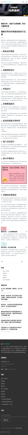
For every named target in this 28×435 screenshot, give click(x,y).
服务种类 (5, 277)
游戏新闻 (5, 275)
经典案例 (16, 10)
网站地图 (3, 391)
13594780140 (4, 366)
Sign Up (5, 420)
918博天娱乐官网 (18, 428)
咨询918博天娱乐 (6, 279)
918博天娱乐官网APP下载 (6, 404)
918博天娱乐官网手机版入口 (7, 401)
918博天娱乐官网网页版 (6, 399)
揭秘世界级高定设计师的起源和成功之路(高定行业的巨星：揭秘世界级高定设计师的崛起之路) (11, 313)
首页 (11, 10)
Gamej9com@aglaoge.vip (7, 364)
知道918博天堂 (6, 271)
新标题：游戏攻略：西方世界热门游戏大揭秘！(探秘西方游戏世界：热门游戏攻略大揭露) (11, 297)
